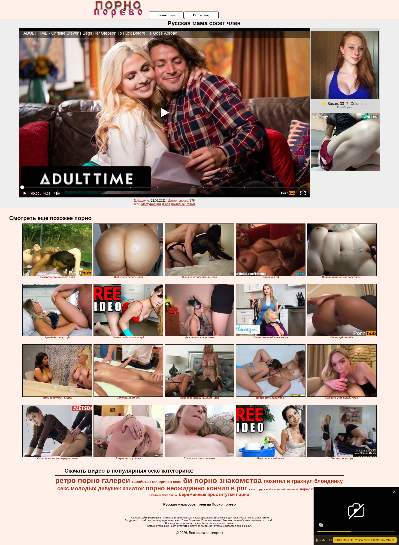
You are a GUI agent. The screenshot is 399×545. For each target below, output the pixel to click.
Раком (190, 204)
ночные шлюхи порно (163, 495)
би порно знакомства (222, 480)
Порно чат (201, 15)
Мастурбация (151, 204)
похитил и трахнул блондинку (303, 481)
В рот (166, 204)
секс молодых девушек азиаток (100, 488)
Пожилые (178, 204)
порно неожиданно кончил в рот (196, 488)
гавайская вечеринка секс (156, 481)
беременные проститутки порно (214, 494)
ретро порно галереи (92, 480)
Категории (166, 15)
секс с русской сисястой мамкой (273, 489)
